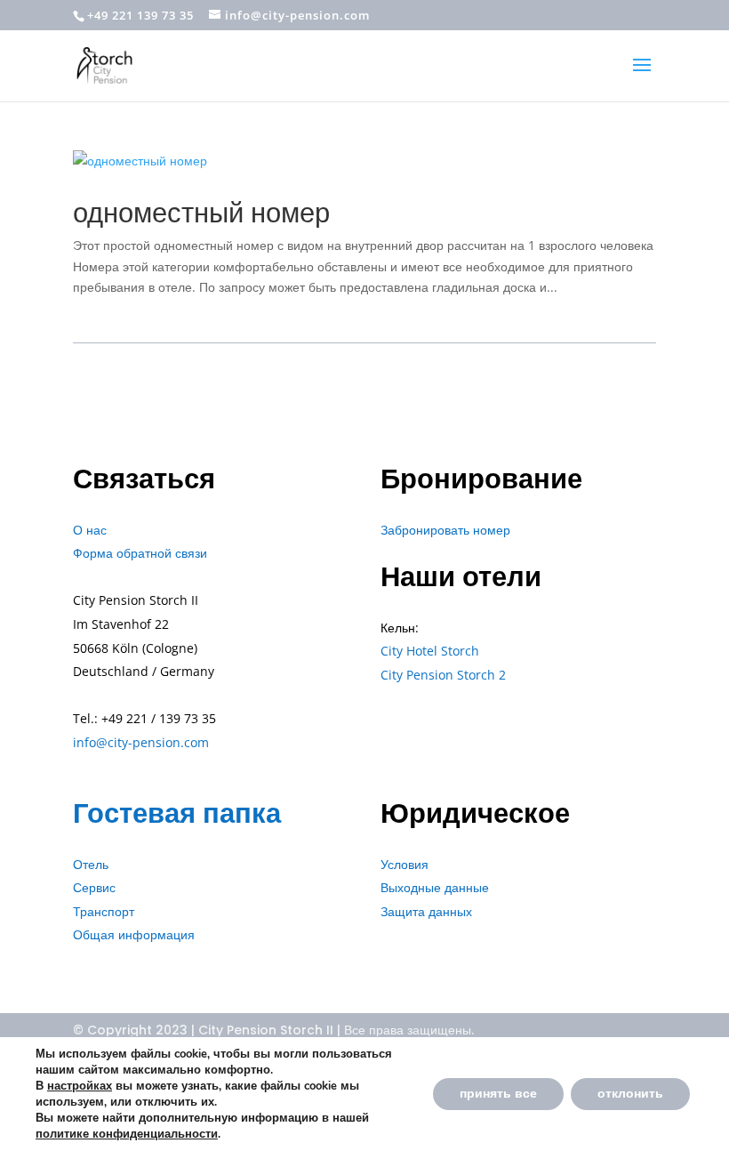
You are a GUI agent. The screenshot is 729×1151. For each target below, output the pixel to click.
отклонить (630, 1093)
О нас (90, 529)
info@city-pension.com (141, 742)
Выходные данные (435, 887)
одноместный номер (201, 211)
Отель (90, 864)
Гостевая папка (177, 812)
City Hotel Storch (430, 650)
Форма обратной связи (140, 552)
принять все (498, 1093)
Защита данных (426, 911)
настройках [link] (79, 1086)
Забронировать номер (445, 529)
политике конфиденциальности (127, 1134)
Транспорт (103, 911)
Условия (405, 864)
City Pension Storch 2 (443, 674)
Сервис (94, 887)
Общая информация (134, 934)
